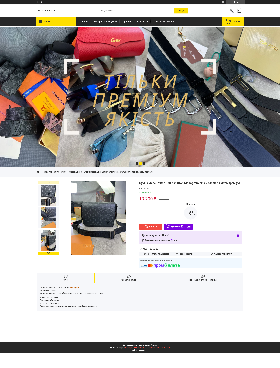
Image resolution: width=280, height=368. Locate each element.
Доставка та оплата (165, 21)
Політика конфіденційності (159, 348)
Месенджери (75, 172)
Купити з (175, 226)
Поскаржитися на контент (136, 348)
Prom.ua (154, 345)
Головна (83, 21)
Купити (153, 226)
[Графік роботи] (239, 11)
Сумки (64, 172)
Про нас (127, 21)
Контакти (142, 21)
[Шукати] (181, 10)
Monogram (75, 287)
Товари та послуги (104, 21)
